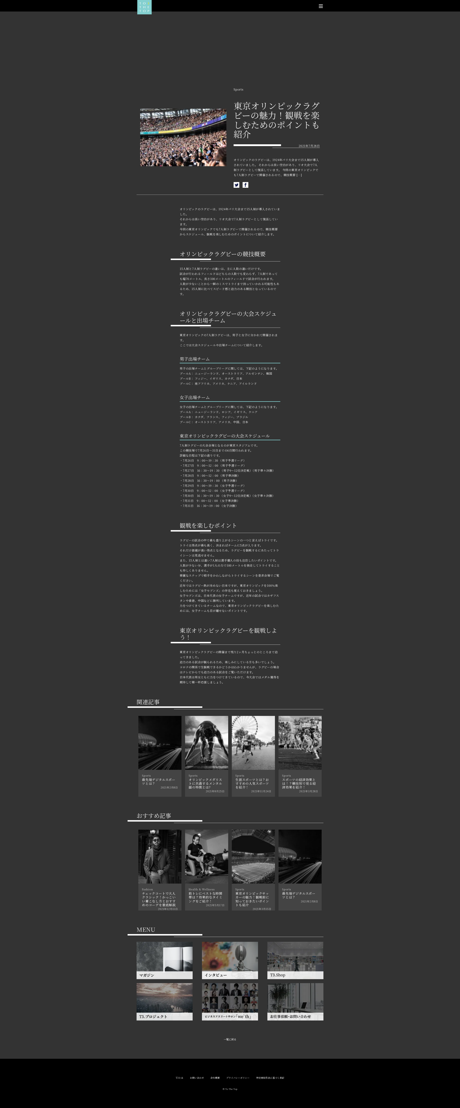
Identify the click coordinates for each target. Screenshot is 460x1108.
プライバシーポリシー (238, 1078)
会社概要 (215, 1078)
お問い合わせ (197, 1078)
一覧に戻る (230, 1039)
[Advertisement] (230, 56)
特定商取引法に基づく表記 (270, 1078)
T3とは (179, 1078)
